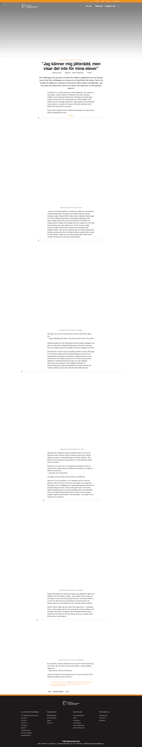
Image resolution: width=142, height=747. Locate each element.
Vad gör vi (24, 718)
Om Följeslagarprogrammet (29, 715)
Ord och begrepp (26, 733)
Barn (49, 691)
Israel (74, 718)
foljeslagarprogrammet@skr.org (94, 743)
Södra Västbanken (76, 60)
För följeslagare (116, 1)
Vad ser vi (24, 723)
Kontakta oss (103, 715)
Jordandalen (77, 723)
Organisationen (26, 730)
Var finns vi (24, 725)
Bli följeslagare (51, 715)
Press (102, 1)
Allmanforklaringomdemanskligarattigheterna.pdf (81, 682)
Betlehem (68, 73)
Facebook (102, 718)
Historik (23, 728)
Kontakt (97, 1)
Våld (67, 691)
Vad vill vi (24, 720)
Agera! (49, 720)
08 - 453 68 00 (78, 743)
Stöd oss (108, 1)
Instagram (102, 720)
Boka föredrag (51, 718)
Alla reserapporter (78, 715)
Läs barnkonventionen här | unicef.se (59, 682)
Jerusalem (76, 720)
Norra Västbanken (78, 725)
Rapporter (99, 6)
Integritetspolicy (26, 735)
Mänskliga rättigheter (58, 691)
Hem (61, 60)
